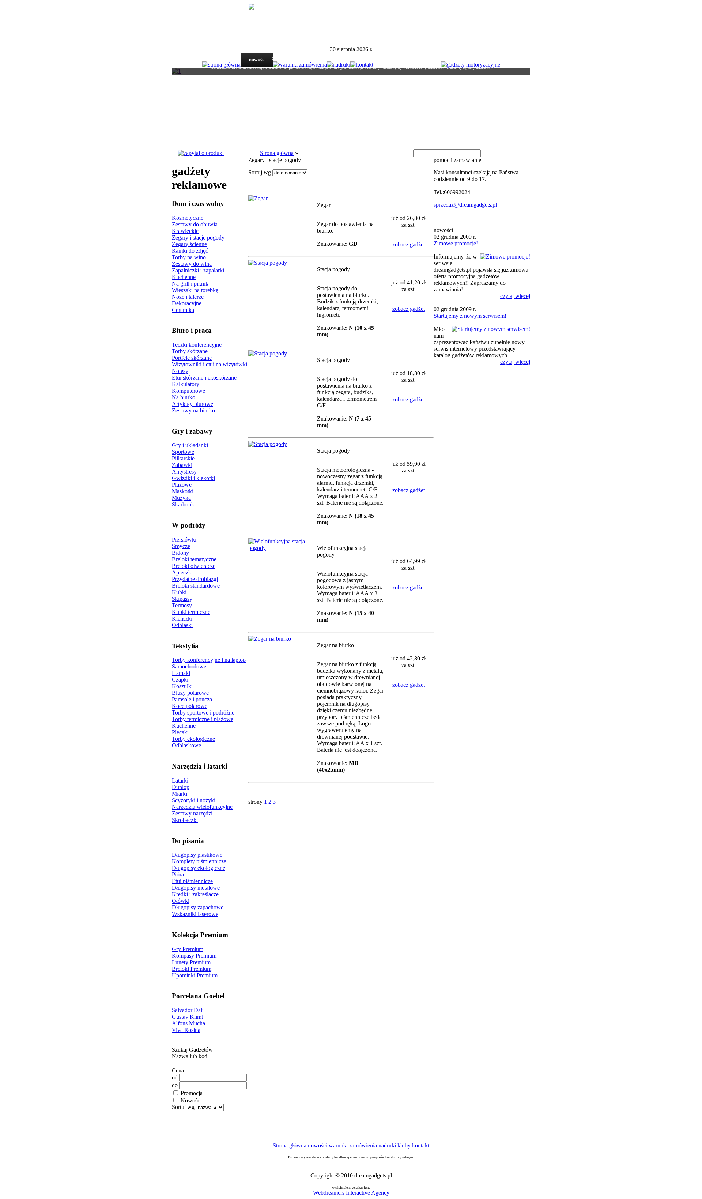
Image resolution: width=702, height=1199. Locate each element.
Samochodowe (189, 666)
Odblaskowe (186, 745)
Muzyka (181, 498)
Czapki (180, 679)
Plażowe (182, 485)
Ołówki (180, 901)
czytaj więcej (515, 296)
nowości (317, 1145)
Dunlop (180, 787)
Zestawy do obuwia (195, 224)
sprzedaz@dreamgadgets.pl (465, 204)
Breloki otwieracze (193, 566)
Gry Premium (187, 949)
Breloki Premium (191, 969)
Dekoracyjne (186, 303)
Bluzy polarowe (190, 693)
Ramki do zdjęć (190, 251)
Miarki (179, 794)
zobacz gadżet (408, 244)
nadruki (387, 1145)
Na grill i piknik (190, 283)
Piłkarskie (183, 458)
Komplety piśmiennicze (199, 861)
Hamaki (181, 673)
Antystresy (184, 471)
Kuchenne (184, 277)
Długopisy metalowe (196, 888)
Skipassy (182, 599)
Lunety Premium (191, 962)
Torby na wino (189, 257)
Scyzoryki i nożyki (193, 800)
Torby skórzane (190, 351)
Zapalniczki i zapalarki (198, 270)
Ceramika (183, 310)
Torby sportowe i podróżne (203, 712)
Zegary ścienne (189, 244)
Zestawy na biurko (193, 410)
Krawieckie (185, 231)
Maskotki (182, 491)
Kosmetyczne (187, 218)
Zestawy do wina (192, 264)
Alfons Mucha (188, 1023)
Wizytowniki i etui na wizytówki (209, 364)
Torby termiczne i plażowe (202, 719)
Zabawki (182, 465)
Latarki (180, 780)
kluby (404, 1145)
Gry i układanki (190, 445)
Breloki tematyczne (194, 559)
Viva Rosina (186, 1030)
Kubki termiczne (191, 612)
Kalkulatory (185, 384)
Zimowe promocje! (456, 243)
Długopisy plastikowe (197, 855)
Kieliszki (182, 618)
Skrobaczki (185, 820)
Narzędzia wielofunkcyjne (202, 807)
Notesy (180, 371)
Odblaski (182, 625)
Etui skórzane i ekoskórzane (204, 377)
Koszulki (182, 686)
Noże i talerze (188, 297)
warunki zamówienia (353, 1145)
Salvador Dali (188, 1010)
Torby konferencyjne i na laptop (209, 660)
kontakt (420, 1145)
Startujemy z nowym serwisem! (470, 316)
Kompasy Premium (194, 956)
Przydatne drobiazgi (195, 579)
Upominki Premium (195, 975)
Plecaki (180, 732)
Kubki (179, 592)
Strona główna (277, 153)
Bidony (180, 553)
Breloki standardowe (196, 585)
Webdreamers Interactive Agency (351, 1192)
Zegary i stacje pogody (198, 237)
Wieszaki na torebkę (195, 290)
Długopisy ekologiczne (198, 868)
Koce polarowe (189, 706)
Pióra (178, 874)
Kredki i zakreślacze (195, 894)
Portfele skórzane (192, 358)
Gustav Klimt (187, 1017)
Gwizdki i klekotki (193, 478)
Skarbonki (184, 504)
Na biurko (183, 397)
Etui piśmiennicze (192, 881)
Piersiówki (184, 539)
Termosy (182, 605)
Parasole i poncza (192, 699)
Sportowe (183, 452)
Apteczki (182, 572)
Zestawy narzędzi (192, 813)
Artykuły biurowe (192, 404)
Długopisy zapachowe (197, 907)
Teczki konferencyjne (197, 345)
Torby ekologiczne (193, 739)
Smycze (181, 546)
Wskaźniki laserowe (195, 914)
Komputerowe (188, 391)
